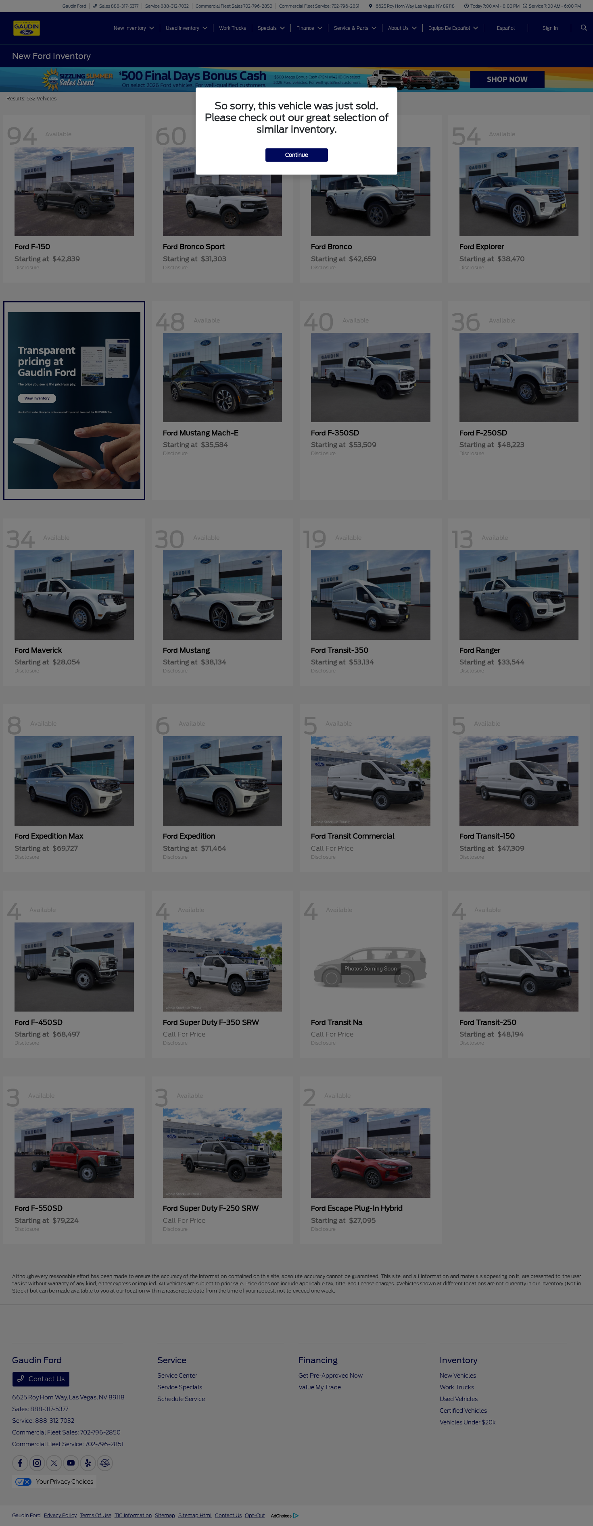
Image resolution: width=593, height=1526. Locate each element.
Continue (296, 155)
